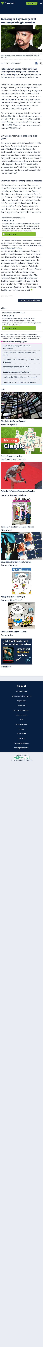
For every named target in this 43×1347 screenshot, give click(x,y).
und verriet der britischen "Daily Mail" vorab (20, 99)
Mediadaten (21, 734)
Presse (21, 729)
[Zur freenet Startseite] (8, 3)
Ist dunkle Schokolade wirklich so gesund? (20, 382)
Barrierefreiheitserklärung (21, 696)
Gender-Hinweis (22, 724)
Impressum (21, 701)
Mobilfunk (32, 3)
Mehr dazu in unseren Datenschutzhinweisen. (26, 338)
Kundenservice (21, 691)
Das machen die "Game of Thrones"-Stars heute (19, 353)
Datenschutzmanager (22, 710)
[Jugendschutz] (21, 757)
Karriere (21, 738)
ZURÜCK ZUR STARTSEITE (30, 300)
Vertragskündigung (21, 743)
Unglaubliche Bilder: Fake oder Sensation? (20, 377)
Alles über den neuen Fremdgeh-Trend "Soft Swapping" (21, 360)
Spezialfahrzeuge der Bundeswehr (17, 372)
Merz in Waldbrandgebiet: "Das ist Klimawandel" (16, 347)
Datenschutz (21, 706)
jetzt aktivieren (10, 234)
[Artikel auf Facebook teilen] (36, 63)
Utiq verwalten (21, 715)
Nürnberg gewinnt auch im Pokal (16, 366)
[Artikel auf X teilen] (41, 63)
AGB (21, 720)
